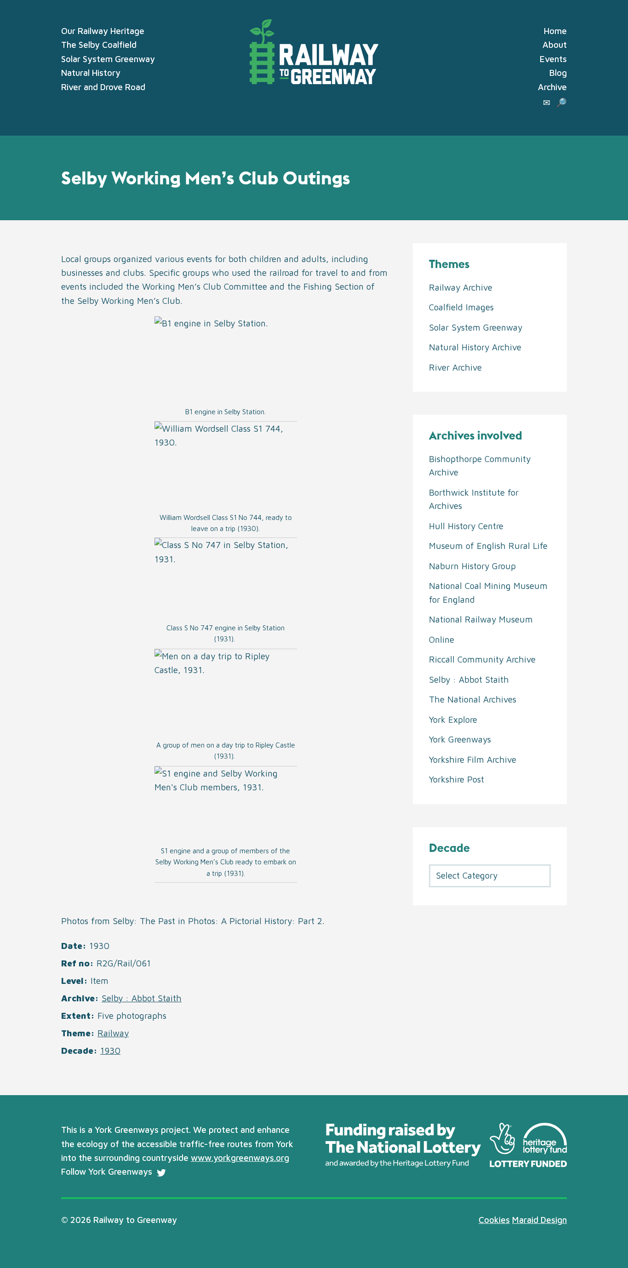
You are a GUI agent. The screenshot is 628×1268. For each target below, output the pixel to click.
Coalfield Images (461, 307)
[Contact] (546, 102)
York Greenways (460, 739)
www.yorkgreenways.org (240, 1158)
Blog (558, 73)
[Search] (561, 102)
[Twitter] (161, 1172)
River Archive (455, 367)
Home (555, 31)
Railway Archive (460, 287)
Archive (552, 87)
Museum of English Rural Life (488, 546)
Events (553, 59)
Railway (113, 1033)
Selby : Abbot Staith (142, 998)
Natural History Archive (475, 347)
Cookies (494, 1220)
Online (441, 639)
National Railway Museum (481, 619)
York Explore (453, 719)
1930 (110, 1050)
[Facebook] (177, 1172)
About (554, 45)
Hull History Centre (466, 526)
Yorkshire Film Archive (472, 759)
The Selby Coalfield (99, 45)
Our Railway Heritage (102, 31)
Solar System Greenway (108, 59)
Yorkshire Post (456, 779)
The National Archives (472, 699)
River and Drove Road (103, 87)
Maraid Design (539, 1220)
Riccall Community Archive (482, 659)
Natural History (90, 73)
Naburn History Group (472, 566)
